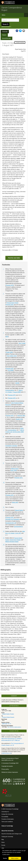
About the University (7, 831)
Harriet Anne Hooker (15, 539)
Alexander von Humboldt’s (12, 519)
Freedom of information (7, 819)
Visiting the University (7, 836)
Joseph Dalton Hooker (8, 714)
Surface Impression (13, 772)
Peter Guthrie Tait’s (12, 356)
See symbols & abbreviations (14, 727)
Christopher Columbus (11, 445)
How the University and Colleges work (11, 833)
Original (4, 35)
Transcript (4, 31)
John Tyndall (22, 343)
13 (3, 531)
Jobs (2, 848)
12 (3, 510)
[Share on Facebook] (17, 30)
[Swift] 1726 (19, 419)
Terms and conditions (7, 821)
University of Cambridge (9, 763)
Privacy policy (5, 769)
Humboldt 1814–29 (11, 523)
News (3, 842)
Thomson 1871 (10, 285)
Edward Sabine (19, 510)
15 (3, 544)
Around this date (6, 38)
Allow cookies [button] (14, 858)
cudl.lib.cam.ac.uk (6, 753)
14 (3, 538)
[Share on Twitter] (20, 30)
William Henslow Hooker (11, 541)
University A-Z (5, 811)
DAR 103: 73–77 (6, 723)
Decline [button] (5, 858)
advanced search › (6, 26)
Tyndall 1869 (9, 352)
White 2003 (15, 502)
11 (3, 507)
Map (2, 839)
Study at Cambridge (7, 826)
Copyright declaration (7, 766)
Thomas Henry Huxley (12, 302)
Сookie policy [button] (6, 854)
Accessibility (4, 816)
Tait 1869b (10, 370)
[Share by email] (23, 30)
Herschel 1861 (21, 415)
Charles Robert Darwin (8, 717)
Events (3, 845)
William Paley (14, 468)
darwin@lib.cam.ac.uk (7, 760)
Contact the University (7, 814)
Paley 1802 (14, 470)
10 (3, 482)
